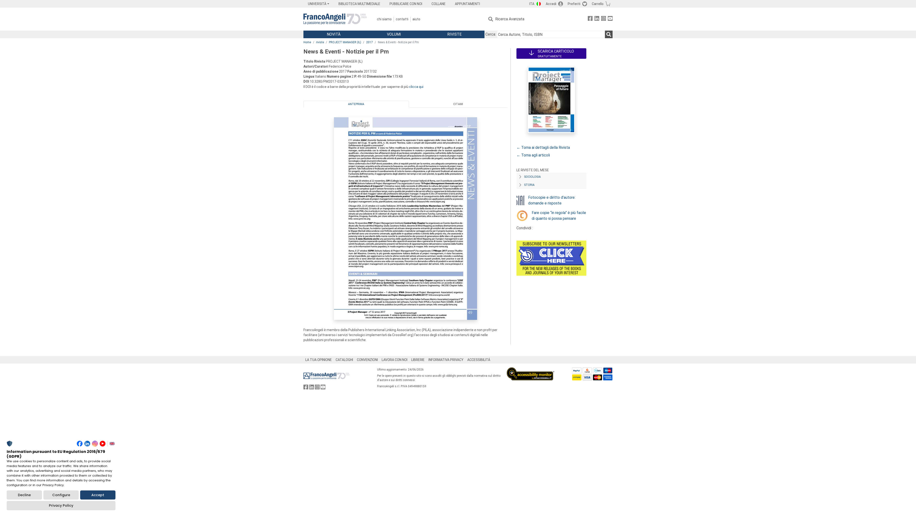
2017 (369, 42)
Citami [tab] (458, 104)
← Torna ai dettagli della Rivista (543, 147)
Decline (24, 495)
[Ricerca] (609, 34)
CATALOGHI (344, 360)
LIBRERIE (418, 360)
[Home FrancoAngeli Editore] (335, 19)
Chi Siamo (384, 19)
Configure (61, 495)
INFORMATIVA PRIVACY (445, 360)
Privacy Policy (61, 505)
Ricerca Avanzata (509, 19)
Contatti (402, 19)
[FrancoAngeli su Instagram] (603, 19)
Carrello (598, 4)
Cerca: (490, 34)
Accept (97, 495)
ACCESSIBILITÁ (478, 360)
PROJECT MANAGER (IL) (345, 42)
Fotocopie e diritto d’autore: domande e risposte (551, 200)
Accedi (551, 4)
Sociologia (532, 176)
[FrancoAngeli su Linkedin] (596, 19)
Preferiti (574, 4)
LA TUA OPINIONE (318, 360)
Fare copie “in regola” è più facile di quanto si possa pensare (559, 215)
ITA (531, 4)
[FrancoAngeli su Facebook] (590, 19)
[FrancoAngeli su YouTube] (610, 19)
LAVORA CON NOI (394, 360)
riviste (320, 42)
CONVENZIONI (367, 360)
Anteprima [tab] (356, 104)
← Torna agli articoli (533, 155)
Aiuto (416, 19)
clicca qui (416, 87)
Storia (529, 185)
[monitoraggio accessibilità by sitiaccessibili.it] (530, 370)
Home (307, 42)
